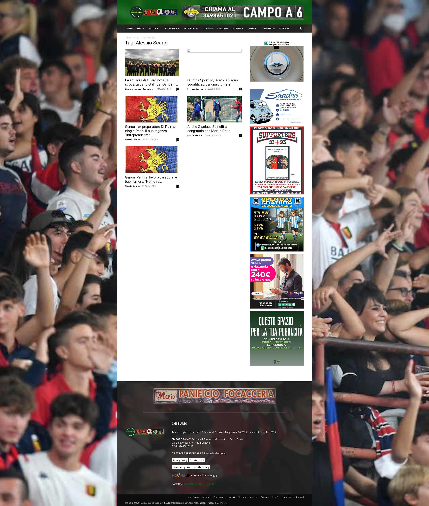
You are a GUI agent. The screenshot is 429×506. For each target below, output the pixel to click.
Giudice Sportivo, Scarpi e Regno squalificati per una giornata (212, 82)
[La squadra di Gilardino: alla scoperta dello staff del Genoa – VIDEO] (152, 62)
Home (128, 37)
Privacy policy (180, 460)
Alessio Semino (132, 139)
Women (237, 28)
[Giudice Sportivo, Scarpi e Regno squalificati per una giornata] (214, 62)
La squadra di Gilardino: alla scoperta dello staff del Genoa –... (151, 82)
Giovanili (189, 28)
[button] (300, 28)
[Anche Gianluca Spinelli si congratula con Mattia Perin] (214, 109)
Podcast (284, 28)
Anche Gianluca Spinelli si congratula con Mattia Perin (208, 129)
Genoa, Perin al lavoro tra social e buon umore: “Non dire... (151, 179)
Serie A (252, 28)
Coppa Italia (268, 28)
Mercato (208, 28)
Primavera (171, 28)
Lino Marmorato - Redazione (139, 89)
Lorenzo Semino (195, 89)
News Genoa (134, 28)
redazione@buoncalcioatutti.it (200, 484)
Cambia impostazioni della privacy (191, 467)
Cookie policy (197, 460)
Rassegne (222, 28)
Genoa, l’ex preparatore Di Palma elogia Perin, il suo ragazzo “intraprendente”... (150, 131)
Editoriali (154, 28)
